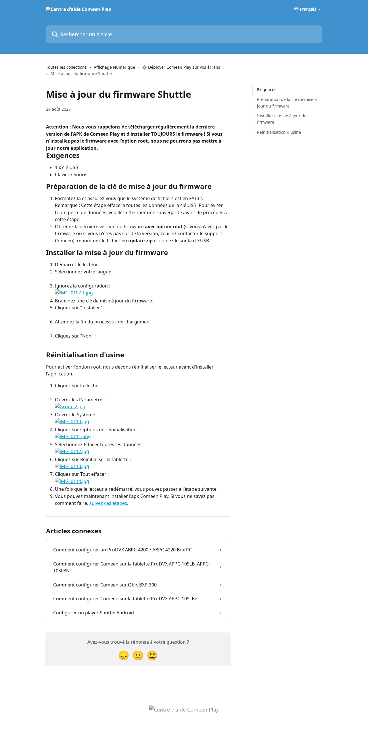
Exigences (266, 89)
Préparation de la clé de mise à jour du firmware (287, 102)
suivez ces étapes (108, 503)
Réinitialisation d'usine (279, 132)
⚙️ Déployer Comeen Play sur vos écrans (181, 67)
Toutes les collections (66, 67)
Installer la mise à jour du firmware (282, 119)
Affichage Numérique (114, 67)
